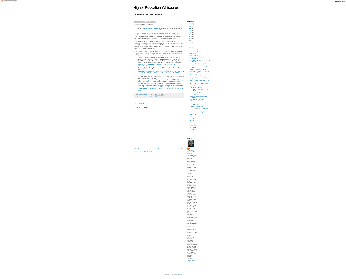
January (192, 129)
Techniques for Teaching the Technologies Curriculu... (197, 100)
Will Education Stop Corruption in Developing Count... (198, 57)
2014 (190, 132)
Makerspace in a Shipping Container (199, 112)
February (192, 127)
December (193, 49)
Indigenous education (143, 96)
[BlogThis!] (158, 95)
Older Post (180, 148)
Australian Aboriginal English (155, 54)
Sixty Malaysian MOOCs (196, 87)
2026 (190, 24)
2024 (190, 28)
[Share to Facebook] (161, 95)
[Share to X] (159, 95)
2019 (190, 38)
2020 (190, 36)
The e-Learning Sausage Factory (198, 69)
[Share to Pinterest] (163, 95)
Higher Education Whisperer (155, 8)
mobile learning (151, 96)
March (192, 125)
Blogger (179, 274)
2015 (190, 47)
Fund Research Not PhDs (196, 106)
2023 (190, 30)
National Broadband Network (150, 28)
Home (159, 148)
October (192, 53)
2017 (190, 43)
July (191, 116)
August (192, 114)
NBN (156, 96)
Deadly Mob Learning (195, 75)
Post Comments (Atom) (146, 151)
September (193, 55)
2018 (190, 40)
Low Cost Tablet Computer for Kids (198, 64)
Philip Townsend (138, 51)
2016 (190, 45)
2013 (190, 134)
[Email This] (156, 95)
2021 (190, 34)
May (191, 121)
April (191, 123)
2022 (190, 32)
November (193, 51)
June (191, 118)
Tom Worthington (192, 149)
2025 (190, 26)
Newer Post (138, 148)
